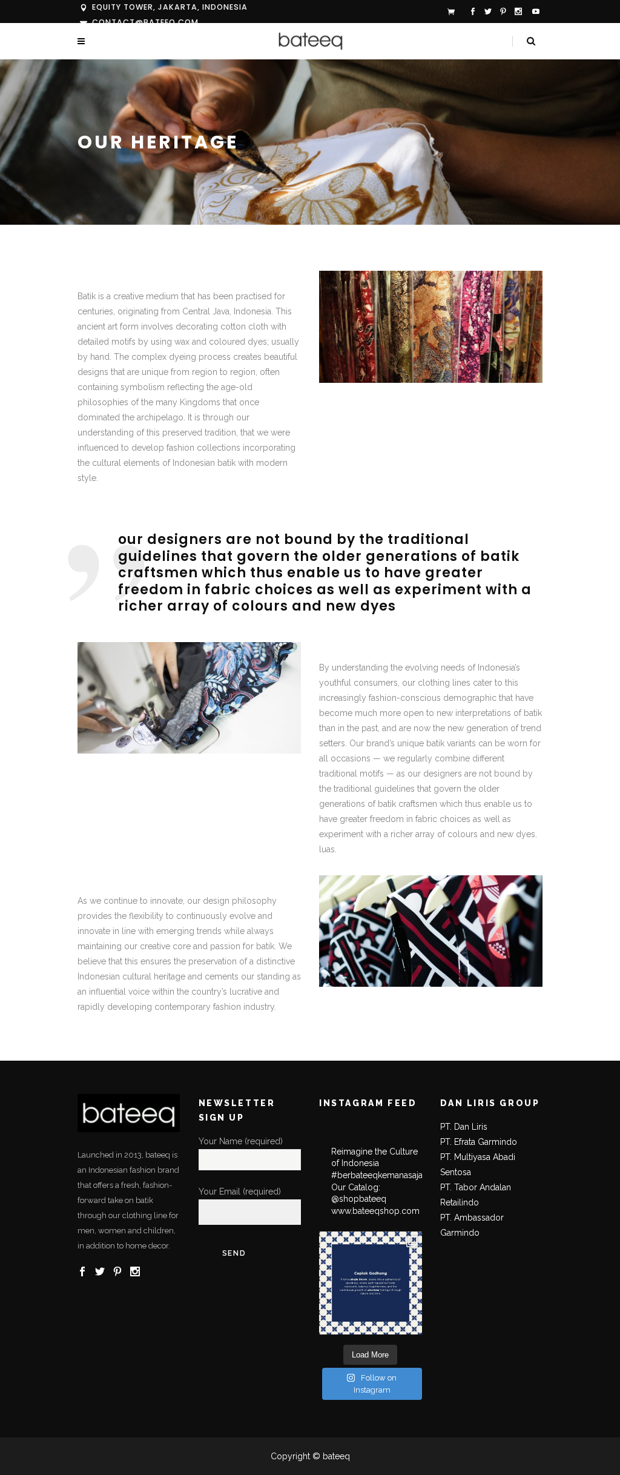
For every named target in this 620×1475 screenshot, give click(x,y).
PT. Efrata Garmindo (478, 1142)
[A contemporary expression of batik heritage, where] (370, 1282)
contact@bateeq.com (145, 22)
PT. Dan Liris (463, 1127)
